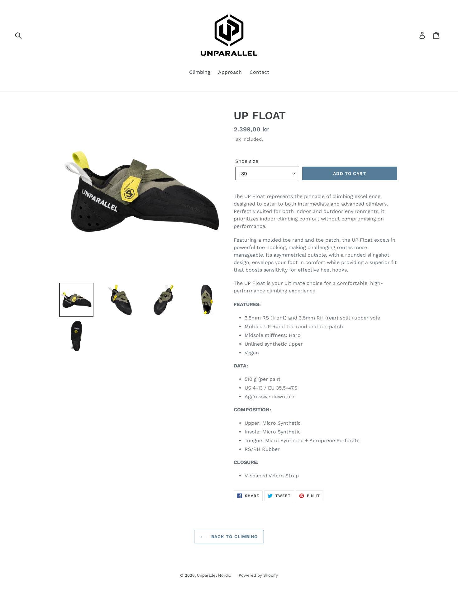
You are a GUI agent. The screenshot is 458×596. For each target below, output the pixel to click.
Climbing (199, 72)
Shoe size (246, 161)
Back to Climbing (233, 536)
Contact (259, 72)
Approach (230, 72)
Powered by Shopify (258, 575)
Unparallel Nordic (214, 575)
